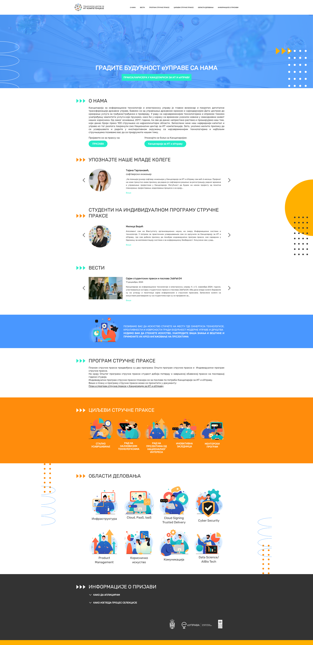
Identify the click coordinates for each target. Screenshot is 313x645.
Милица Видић (134, 226)
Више (128, 193)
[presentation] (83, 180)
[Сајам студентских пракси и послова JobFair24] (106, 288)
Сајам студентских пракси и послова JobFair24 (154, 278)
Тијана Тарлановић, (137, 170)
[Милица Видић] (100, 236)
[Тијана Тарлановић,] (100, 180)
